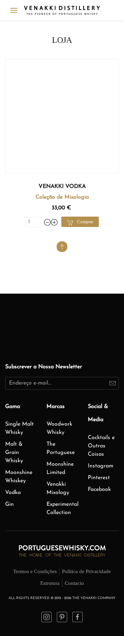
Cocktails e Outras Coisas (101, 446)
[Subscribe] (112, 383)
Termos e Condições (35, 571)
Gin (9, 504)
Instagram (100, 466)
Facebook (99, 489)
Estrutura (50, 583)
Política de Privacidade (86, 571)
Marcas (55, 406)
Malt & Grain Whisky (14, 453)
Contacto (74, 583)
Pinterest (99, 478)
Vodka (13, 492)
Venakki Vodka (62, 186)
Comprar (85, 221)
